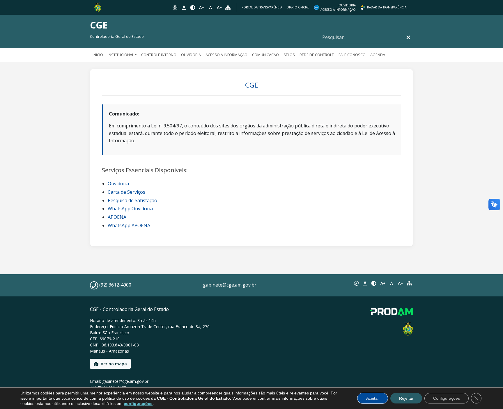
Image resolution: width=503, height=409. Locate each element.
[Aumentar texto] (201, 7)
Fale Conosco (352, 54)
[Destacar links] (183, 7)
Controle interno (158, 54)
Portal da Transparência (262, 7)
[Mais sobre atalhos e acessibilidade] (356, 283)
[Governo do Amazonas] (97, 7)
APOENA (117, 217)
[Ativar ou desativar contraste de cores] (192, 7)
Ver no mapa (114, 364)
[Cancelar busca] (408, 37)
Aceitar (372, 398)
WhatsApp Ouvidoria (130, 208)
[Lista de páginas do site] (409, 283)
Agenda (377, 54)
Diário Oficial (298, 7)
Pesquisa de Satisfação (132, 200)
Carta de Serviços (126, 192)
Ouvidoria (191, 54)
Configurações (446, 398)
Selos (289, 54)
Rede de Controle (317, 54)
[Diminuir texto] (219, 7)
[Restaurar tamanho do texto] (210, 7)
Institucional (121, 54)
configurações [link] (138, 403)
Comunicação (265, 54)
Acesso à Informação (226, 54)
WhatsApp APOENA (129, 225)
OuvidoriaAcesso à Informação (338, 7)
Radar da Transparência (386, 7)
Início (98, 54)
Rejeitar (406, 398)
